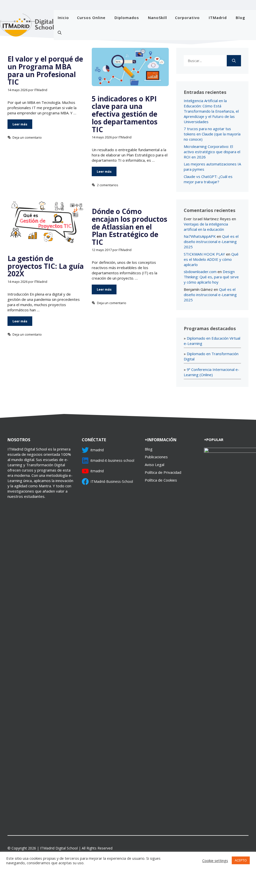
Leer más (19, 124)
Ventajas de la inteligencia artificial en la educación (206, 227)
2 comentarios (107, 185)
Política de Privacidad (163, 472)
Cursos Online (91, 17)
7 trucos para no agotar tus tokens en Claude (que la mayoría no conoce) (212, 134)
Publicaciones (156, 456)
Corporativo (187, 17)
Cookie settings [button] (215, 860)
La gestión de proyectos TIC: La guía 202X (46, 266)
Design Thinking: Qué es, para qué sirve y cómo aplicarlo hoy (211, 277)
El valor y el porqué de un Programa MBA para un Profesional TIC (45, 70)
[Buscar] (234, 60)
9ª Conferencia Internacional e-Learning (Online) (211, 372)
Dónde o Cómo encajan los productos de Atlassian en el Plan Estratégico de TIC (129, 226)
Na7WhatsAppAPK (200, 236)
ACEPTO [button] (241, 860)
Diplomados (126, 17)
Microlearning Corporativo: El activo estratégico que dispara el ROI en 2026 (212, 151)
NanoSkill (157, 17)
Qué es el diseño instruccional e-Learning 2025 (211, 241)
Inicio (63, 17)
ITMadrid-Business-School (111, 481)
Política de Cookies (161, 480)
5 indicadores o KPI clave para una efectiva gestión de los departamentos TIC (125, 114)
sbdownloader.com (200, 271)
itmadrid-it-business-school (112, 460)
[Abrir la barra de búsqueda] (60, 32)
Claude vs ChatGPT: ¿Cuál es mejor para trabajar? (208, 179)
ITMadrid (218, 17)
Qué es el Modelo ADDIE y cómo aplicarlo (211, 259)
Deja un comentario (27, 137)
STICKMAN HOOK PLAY (204, 254)
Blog (240, 17)
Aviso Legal (154, 464)
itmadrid (97, 450)
